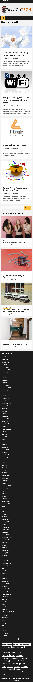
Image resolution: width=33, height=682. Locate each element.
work (4, 674)
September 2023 (6, 403)
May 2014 (4, 542)
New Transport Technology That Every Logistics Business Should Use (16, 310)
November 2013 (6, 558)
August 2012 (5, 596)
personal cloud (6, 663)
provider (22, 663)
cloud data (17, 644)
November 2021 (6, 455)
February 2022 (5, 447)
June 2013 (4, 571)
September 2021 (6, 460)
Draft (13, 652)
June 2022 (4, 437)
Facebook (5, 655)
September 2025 (6, 370)
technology (19, 669)
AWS (9, 641)
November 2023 (6, 400)
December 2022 (6, 424)
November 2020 (6, 483)
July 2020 (4, 491)
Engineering (5, 307)
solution (5, 669)
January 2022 (5, 449)
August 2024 (5, 390)
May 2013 (4, 573)
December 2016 (6, 524)
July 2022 (4, 434)
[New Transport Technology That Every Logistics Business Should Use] (16, 294)
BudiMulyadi (15, 58)
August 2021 (5, 462)
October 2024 (5, 385)
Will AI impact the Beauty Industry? (15, 242)
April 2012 (4, 607)
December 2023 (6, 398)
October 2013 (5, 560)
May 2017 (4, 511)
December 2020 (6, 480)
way (13, 672)
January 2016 (5, 534)
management (15, 658)
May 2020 (4, 493)
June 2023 (4, 411)
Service (17, 666)
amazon (5, 639)
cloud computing (7, 644)
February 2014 (5, 550)
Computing (13, 650)
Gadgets (4, 620)
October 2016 (5, 529)
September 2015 (6, 537)
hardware (19, 655)
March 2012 (5, 609)
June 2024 (4, 393)
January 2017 (5, 522)
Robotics (4, 630)
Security (10, 666)
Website (24, 672)
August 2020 (5, 488)
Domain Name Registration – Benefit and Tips (16, 189)
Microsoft (24, 658)
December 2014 (6, 540)
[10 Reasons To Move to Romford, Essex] (16, 329)
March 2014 (5, 547)
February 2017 (5, 519)
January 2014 (5, 553)
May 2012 (4, 604)
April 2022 (4, 442)
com (13, 647)
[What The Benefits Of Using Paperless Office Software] (16, 37)
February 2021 (5, 475)
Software (24, 666)
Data (28, 650)
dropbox (20, 652)
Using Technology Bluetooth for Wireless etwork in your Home (16, 100)
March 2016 (5, 532)
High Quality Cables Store (14, 145)
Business (22, 641)
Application (22, 639)
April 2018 (4, 498)
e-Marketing (5, 615)
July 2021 (4, 465)
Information (6, 658)
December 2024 (6, 382)
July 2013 (4, 568)
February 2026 (5, 362)
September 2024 (6, 388)
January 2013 (5, 583)
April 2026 (4, 357)
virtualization (6, 672)
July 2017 (4, 506)
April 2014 (4, 545)
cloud (28, 641)
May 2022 (4, 439)
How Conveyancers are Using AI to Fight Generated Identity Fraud (14, 276)
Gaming (4, 623)
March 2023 (5, 416)
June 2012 (4, 602)
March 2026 (5, 359)
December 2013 (6, 555)
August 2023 (5, 406)
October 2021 (5, 457)
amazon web (13, 639)
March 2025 (5, 380)
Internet (4, 625)
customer (21, 650)
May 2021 (4, 467)
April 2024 (4, 395)
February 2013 (5, 581)
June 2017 (4, 509)
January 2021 (5, 478)
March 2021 (5, 473)
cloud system (6, 647)
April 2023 (4, 413)
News (4, 49)
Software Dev (5, 633)
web (18, 672)
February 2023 (5, 418)
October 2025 (5, 367)
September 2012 (6, 594)
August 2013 (5, 565)
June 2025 (4, 375)
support (11, 669)
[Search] (30, 18)
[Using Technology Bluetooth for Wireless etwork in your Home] (16, 82)
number (13, 661)
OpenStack (21, 661)
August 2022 (5, 431)
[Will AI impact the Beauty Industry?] (16, 227)
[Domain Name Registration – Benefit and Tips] (16, 172)
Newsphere (24, 678)
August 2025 (5, 372)
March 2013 (5, 578)
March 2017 (5, 516)
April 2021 (4, 470)
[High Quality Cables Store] (16, 129)
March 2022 (5, 444)
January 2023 (5, 421)
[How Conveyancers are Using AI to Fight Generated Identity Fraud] (16, 260)
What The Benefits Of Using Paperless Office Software (15, 54)
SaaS (4, 666)
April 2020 (4, 496)
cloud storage (26, 644)
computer (5, 650)
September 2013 (6, 563)
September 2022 (6, 429)
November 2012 (6, 589)
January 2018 (5, 501)
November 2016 (6, 527)
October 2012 (5, 591)
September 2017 (6, 504)
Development (6, 652)
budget (15, 641)
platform (15, 663)
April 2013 (4, 576)
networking (6, 661)
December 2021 (6, 452)
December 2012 (6, 586)
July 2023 (4, 408)
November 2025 (6, 364)
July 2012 (4, 599)
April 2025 (4, 377)
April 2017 (4, 514)
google (12, 655)
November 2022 (6, 426)
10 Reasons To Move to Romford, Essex (16, 344)
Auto (4, 641)
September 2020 (6, 486)
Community (20, 647)
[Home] (3, 18)
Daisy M (13, 244)
